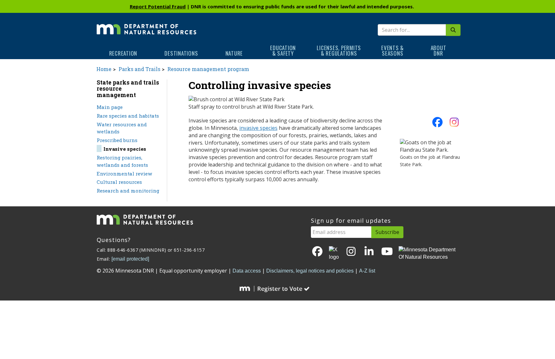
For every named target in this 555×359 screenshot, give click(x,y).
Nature (234, 53)
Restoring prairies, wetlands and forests (122, 161)
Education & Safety (283, 50)
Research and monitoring (128, 190)
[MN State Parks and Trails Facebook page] (437, 124)
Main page (110, 107)
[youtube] (387, 251)
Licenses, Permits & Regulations (339, 50)
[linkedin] (369, 251)
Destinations (181, 53)
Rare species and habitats (128, 115)
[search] (453, 30)
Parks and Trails (139, 69)
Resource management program (208, 69)
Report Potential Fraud (158, 6)
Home (103, 69)
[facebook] (317, 251)
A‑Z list (367, 271)
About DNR (438, 50)
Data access (247, 271)
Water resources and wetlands (122, 128)
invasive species (258, 127)
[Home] (146, 24)
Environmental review (124, 173)
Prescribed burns (117, 140)
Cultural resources (119, 182)
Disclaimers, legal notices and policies (310, 271)
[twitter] (334, 253)
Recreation (123, 53)
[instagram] (454, 124)
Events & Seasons (392, 50)
